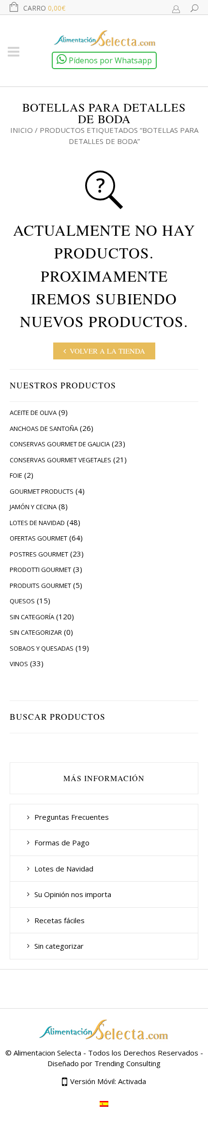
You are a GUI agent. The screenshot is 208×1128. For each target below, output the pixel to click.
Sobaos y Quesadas (42, 648)
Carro (44, 8)
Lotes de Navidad (37, 522)
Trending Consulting (127, 1063)
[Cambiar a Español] (104, 1103)
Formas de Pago (61, 842)
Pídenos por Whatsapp (109, 60)
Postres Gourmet (39, 554)
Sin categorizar (36, 632)
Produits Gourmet (40, 585)
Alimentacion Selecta (47, 1052)
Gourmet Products (42, 491)
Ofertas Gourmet (38, 538)
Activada (132, 1081)
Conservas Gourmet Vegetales (60, 460)
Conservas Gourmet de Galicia (60, 444)
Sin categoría (32, 617)
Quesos (22, 601)
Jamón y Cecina (33, 506)
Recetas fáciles (59, 920)
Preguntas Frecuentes (71, 817)
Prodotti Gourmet (40, 569)
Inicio (21, 130)
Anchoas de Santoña (44, 428)
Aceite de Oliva (33, 412)
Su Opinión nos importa (72, 894)
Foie (16, 475)
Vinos (19, 663)
